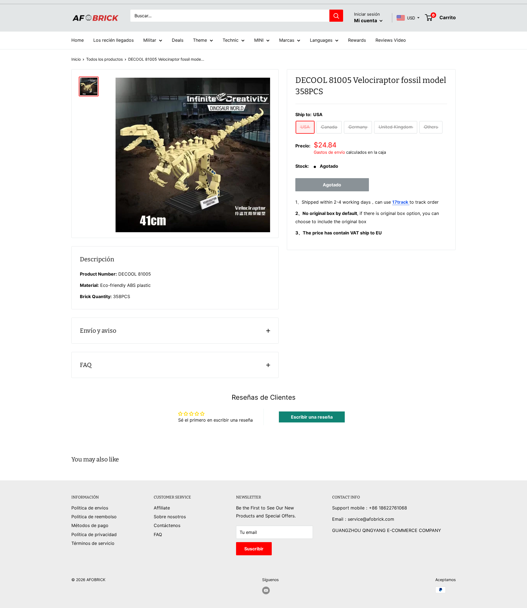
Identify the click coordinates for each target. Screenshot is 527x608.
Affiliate (162, 508)
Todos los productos (104, 59)
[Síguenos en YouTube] (266, 590)
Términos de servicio (92, 543)
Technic (231, 40)
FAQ (158, 534)
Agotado (332, 185)
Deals (177, 40)
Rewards (357, 40)
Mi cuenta (366, 20)
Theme (200, 40)
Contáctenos (167, 525)
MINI (259, 40)
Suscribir (254, 548)
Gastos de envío (329, 152)
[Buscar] (336, 16)
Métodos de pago (89, 525)
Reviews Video (390, 40)
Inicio (76, 59)
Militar (149, 40)
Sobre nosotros (170, 516)
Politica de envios (89, 508)
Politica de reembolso (94, 516)
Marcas (286, 40)
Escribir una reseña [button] (312, 417)
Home (77, 40)
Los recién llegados (113, 40)
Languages (321, 40)
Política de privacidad (94, 534)
